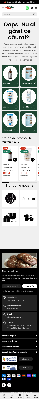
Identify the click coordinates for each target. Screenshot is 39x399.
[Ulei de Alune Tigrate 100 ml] (10, 154)
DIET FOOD (6, 165)
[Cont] (32, 8)
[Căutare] (34, 14)
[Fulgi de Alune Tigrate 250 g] (27, 154)
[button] (3, 2)
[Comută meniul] (3, 8)
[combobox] (19, 14)
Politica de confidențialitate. (24, 291)
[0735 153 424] (27, 8)
